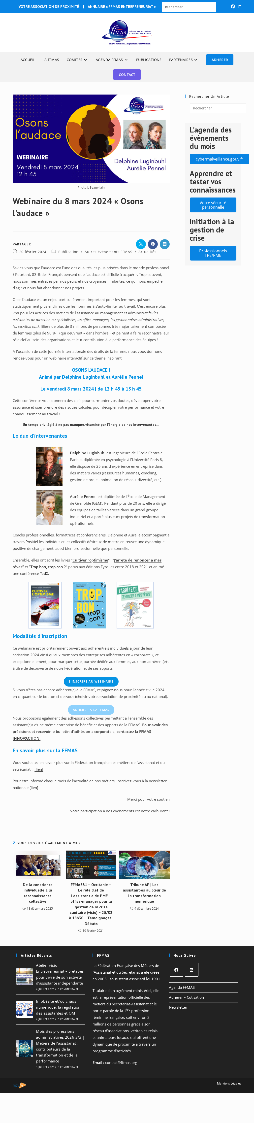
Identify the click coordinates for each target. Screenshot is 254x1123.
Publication (68, 251)
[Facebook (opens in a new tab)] (232, 6)
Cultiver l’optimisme (90, 560)
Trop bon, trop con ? (48, 566)
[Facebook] (176, 970)
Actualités (147, 251)
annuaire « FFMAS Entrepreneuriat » (122, 6)
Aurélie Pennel (83, 496)
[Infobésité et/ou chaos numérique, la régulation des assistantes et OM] (24, 1009)
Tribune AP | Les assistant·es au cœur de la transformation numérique (144, 893)
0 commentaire (68, 989)
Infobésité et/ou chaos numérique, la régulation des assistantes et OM (58, 1007)
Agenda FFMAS (182, 987)
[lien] (38, 769)
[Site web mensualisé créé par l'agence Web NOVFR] (20, 1085)
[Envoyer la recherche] (206, 6)
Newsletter (178, 1007)
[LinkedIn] (191, 970)
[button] (219, 159)
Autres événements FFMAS (108, 251)
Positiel (32, 541)
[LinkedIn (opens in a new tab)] (238, 6)
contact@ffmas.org (121, 1062)
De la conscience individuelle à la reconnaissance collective (38, 893)
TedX (44, 573)
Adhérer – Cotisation (186, 997)
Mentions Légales (229, 1083)
